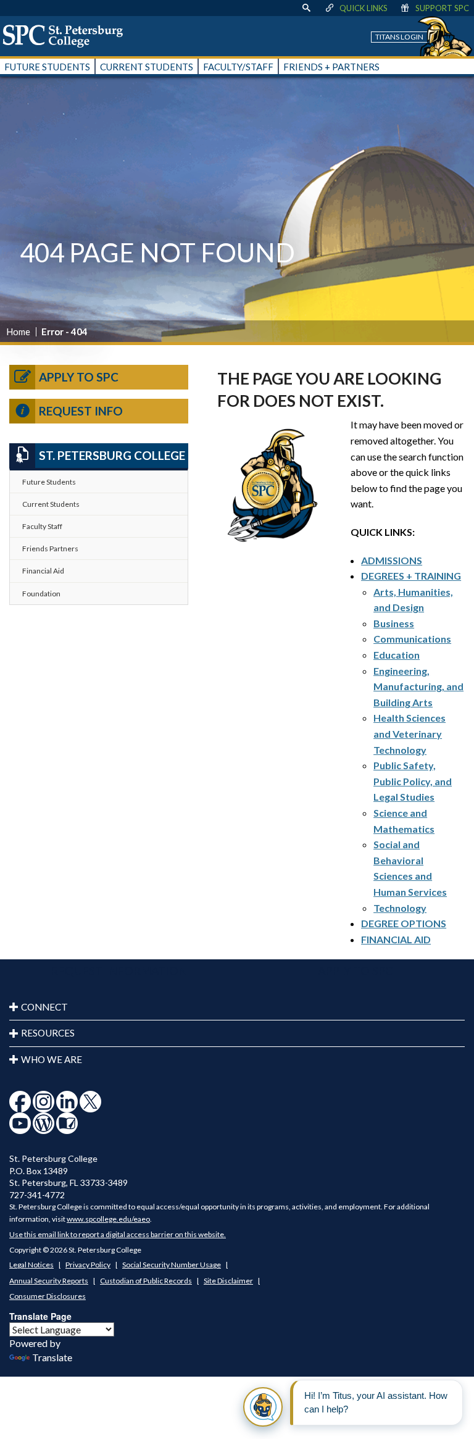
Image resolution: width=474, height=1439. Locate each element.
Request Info (81, 411)
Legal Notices (31, 1264)
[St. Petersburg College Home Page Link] (67, 36)
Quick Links (363, 8)
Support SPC (442, 8)
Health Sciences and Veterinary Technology (409, 733)
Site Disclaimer (228, 1280)
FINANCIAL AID (396, 939)
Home (18, 331)
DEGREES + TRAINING (411, 576)
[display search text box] (306, 8)
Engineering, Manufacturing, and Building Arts (418, 686)
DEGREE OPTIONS (403, 923)
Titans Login (399, 36)
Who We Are (51, 1059)
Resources (48, 1032)
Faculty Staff (42, 526)
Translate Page (40, 1316)
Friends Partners (50, 548)
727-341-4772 (37, 1195)
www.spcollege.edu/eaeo (108, 1219)
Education (396, 655)
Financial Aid (43, 570)
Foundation (41, 593)
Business (393, 623)
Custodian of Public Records (146, 1280)
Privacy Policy (87, 1264)
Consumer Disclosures (47, 1296)
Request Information (119, 970)
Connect (44, 1006)
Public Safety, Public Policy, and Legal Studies (412, 781)
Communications (412, 638)
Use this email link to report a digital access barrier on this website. (117, 1234)
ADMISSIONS (391, 560)
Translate (52, 1357)
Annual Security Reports (48, 1280)
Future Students (49, 481)
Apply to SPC (78, 377)
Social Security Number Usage (171, 1264)
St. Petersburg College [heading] (112, 455)
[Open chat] (263, 1407)
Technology (399, 908)
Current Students (51, 504)
